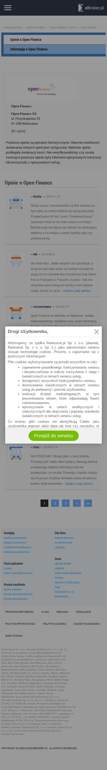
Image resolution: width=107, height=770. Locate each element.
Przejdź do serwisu (53, 435)
